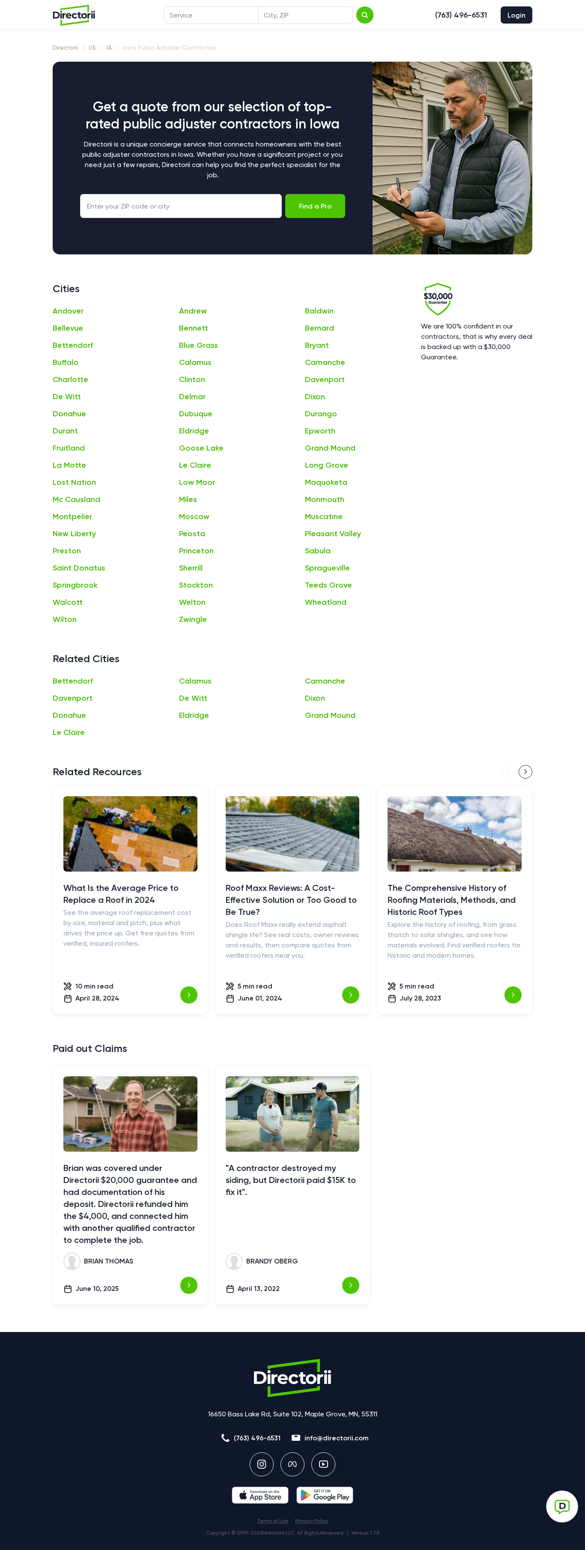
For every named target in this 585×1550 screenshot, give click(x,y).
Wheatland (325, 602)
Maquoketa (326, 482)
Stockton (196, 585)
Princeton (196, 550)
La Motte (69, 465)
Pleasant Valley (333, 533)
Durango (321, 413)
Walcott (68, 602)
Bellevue (68, 328)
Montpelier (72, 516)
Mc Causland (76, 499)
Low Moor (197, 482)
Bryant (317, 345)
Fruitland (69, 448)
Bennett (193, 328)
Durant (65, 431)
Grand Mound (330, 448)
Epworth (320, 431)
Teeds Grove (328, 585)
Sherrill (191, 568)
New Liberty (74, 533)
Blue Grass (198, 345)
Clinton (192, 379)
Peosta (192, 533)
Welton (192, 602)
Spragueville (327, 568)
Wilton (65, 619)
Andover (68, 311)
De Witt (67, 396)
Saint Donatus (79, 568)
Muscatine (324, 516)
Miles (188, 499)
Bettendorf (73, 345)
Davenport (325, 379)
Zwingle (193, 619)
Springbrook (75, 585)
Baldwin (319, 311)
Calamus (195, 362)
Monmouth (324, 499)
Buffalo (65, 362)
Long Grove (326, 465)
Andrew (193, 311)
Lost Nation (74, 482)
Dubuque (195, 413)
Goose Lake (201, 448)
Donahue (69, 413)
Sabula (318, 550)
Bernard (319, 328)
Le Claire (195, 465)
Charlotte (70, 379)
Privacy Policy (311, 1521)
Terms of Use (272, 1521)
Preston (67, 550)
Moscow (194, 516)
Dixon (315, 396)
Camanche (325, 362)
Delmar (192, 396)
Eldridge (194, 431)
